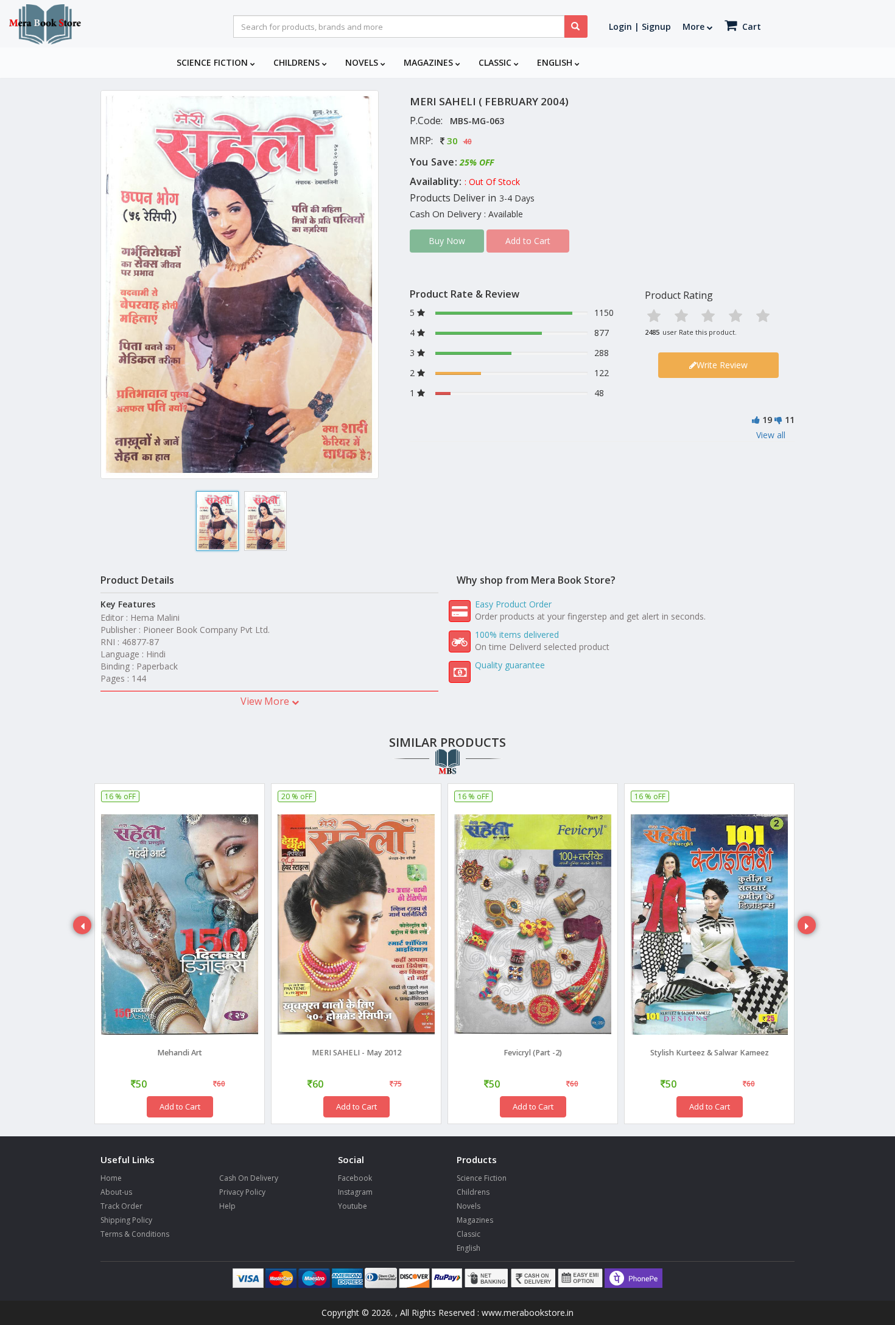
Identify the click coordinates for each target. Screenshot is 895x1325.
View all (770, 435)
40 (467, 141)
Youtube (352, 1206)
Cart (750, 26)
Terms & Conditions (134, 1234)
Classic (496, 62)
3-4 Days (517, 198)
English (556, 62)
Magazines (429, 62)
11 (790, 419)
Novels (363, 62)
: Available (503, 214)
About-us (116, 1192)
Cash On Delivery (248, 1178)
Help (227, 1206)
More (695, 26)
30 (452, 141)
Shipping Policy (126, 1220)
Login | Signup (640, 26)
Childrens (297, 62)
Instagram (355, 1192)
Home (111, 1178)
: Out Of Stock (492, 181)
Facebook (355, 1178)
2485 (652, 332)
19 (767, 419)
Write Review (722, 365)
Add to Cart (180, 1106)
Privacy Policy (242, 1192)
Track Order (121, 1206)
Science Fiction (213, 62)
